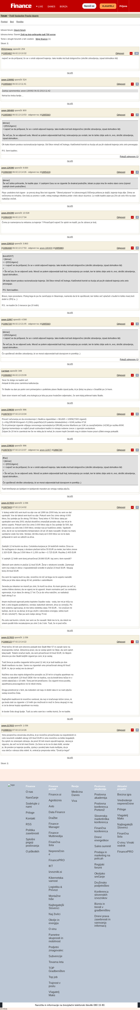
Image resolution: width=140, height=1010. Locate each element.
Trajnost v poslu (54, 984)
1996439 (7, 217)
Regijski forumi (99, 866)
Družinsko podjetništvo (101, 884)
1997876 (7, 450)
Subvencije (55, 956)
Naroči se (89, 6)
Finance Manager (54, 825)
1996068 (7, 172)
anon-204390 (7, 213)
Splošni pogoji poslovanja (32, 842)
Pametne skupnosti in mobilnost (56, 938)
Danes (51, 6)
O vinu (53, 929)
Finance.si (55, 794)
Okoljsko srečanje (99, 875)
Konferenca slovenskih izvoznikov (101, 894)
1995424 (46, 172)
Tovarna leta (56, 962)
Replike (20, 22)
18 (136, 53)
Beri (12, 22)
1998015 (7, 642)
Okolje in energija (54, 921)
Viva (74, 800)
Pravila (28, 16)
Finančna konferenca (101, 830)
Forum (4, 16)
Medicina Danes (77, 793)
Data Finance (57, 812)
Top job (53, 977)
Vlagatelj (108, 6)
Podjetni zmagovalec (56, 949)
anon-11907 (7, 319)
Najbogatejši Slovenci (56, 907)
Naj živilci (54, 914)
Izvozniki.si (55, 871)
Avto (51, 806)
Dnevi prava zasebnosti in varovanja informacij (102, 921)
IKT (51, 866)
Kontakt (30, 818)
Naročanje (32, 797)
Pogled (4, 22)
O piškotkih (32, 851)
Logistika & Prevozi (55, 888)
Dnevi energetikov (101, 839)
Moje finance (42, 39)
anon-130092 (7, 80)
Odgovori (120, 53)
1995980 (7, 115)
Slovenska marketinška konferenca (101, 819)
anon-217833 (7, 503)
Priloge (30, 812)
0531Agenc (6, 49)
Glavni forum (20, 30)
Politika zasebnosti (32, 832)
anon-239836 (7, 410)
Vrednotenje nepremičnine (125, 802)
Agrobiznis (55, 800)
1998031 (7, 730)
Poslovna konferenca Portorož (101, 806)
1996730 (7, 324)
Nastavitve (19, 16)
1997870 (7, 414)
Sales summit (102, 846)
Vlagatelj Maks (54, 993)
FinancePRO (57, 860)
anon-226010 (7, 243)
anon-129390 (7, 168)
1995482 (7, 53)
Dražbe (53, 817)
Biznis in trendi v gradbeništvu (102, 907)
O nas (29, 791)
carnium (5, 371)
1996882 (7, 375)
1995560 (46, 115)
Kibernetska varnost (56, 879)
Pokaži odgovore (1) (129, 156)
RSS (29, 824)
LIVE (40, 6)
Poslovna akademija (100, 796)
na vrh (70, 73)
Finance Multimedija (56, 834)
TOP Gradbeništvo (57, 970)
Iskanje (35, 16)
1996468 (7, 248)
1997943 (7, 507)
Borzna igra (124, 794)
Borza (63, 6)
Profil (11, 16)
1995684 (7, 84)
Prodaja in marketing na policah (102, 855)
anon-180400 (7, 110)
